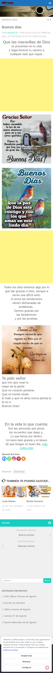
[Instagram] (14, 459)
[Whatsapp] (9, 459)
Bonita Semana (34, 501)
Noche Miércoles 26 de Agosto (20, 622)
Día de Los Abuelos (14, 603)
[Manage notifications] (47, 668)
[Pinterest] (19, 459)
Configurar (26, 667)
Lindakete (12, 33)
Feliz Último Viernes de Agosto (20, 596)
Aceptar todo (26, 656)
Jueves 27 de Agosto (15, 616)
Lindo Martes (9, 501)
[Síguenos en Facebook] (49, 522)
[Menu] (50, 3)
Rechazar (26, 662)
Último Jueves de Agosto (17, 609)
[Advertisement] (26, 85)
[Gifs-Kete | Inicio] (10, 3)
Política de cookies (10, 650)
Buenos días (9, 19)
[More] (23, 459)
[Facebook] (4, 459)
